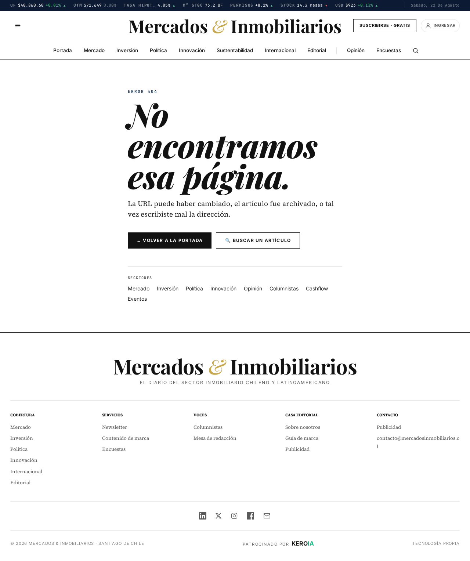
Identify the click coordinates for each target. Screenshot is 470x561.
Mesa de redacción (215, 438)
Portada (62, 50)
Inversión (127, 50)
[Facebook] (250, 516)
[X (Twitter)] (218, 516)
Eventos (137, 299)
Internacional (280, 50)
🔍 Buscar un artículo (258, 240)
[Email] (267, 516)
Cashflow (317, 288)
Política (158, 50)
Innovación (192, 50)
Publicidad (297, 449)
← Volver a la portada (170, 240)
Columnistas (284, 288)
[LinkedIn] (202, 516)
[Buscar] (415, 50)
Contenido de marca (125, 438)
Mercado (94, 50)
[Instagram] (234, 516)
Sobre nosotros (302, 427)
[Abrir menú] (17, 25)
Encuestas (388, 50)
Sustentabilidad (235, 50)
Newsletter (114, 427)
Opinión (356, 50)
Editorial (316, 50)
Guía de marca (301, 438)
